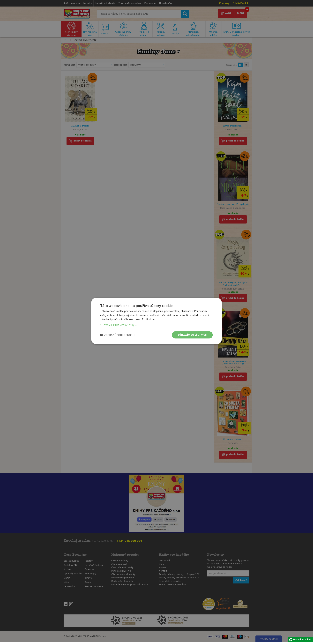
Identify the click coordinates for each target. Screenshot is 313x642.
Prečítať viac (149, 319)
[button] (156, 325)
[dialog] (156, 321)
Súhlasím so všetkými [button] (192, 334)
